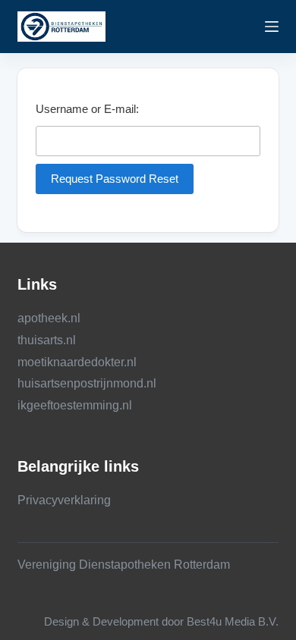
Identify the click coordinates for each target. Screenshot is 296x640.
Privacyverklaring (64, 500)
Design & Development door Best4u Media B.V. (161, 621)
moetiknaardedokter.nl (77, 362)
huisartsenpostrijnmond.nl (86, 383)
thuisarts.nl (46, 340)
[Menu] (272, 26)
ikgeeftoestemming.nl (74, 405)
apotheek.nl (48, 318)
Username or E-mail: (87, 108)
